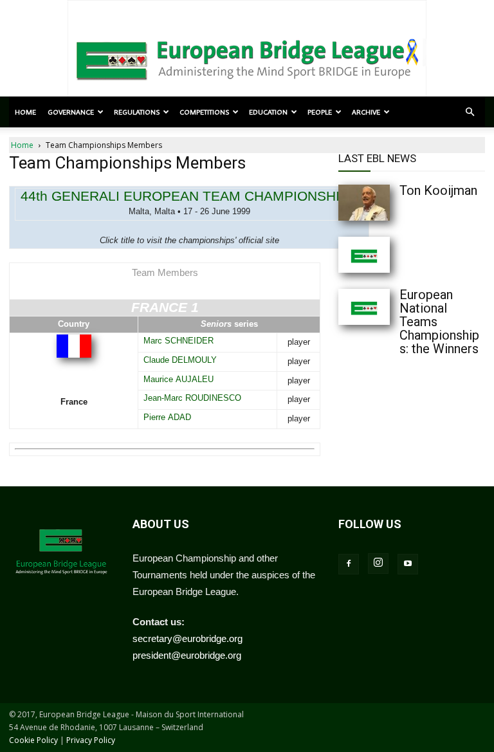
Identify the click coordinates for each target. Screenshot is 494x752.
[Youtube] (408, 564)
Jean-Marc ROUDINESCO (192, 398)
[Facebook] (348, 564)
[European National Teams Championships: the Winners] (364, 307)
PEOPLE (319, 111)
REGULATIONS (137, 111)
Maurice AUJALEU (178, 379)
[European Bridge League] (247, 58)
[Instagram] (378, 563)
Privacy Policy (90, 740)
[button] (469, 111)
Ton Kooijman (438, 190)
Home (25, 111)
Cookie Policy (33, 740)
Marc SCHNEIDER (178, 340)
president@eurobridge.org (187, 655)
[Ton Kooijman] (364, 203)
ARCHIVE (366, 111)
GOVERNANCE (71, 111)
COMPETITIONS (204, 111)
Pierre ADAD (167, 417)
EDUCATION (268, 111)
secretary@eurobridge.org (187, 638)
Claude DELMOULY (180, 360)
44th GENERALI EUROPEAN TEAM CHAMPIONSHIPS (189, 195)
